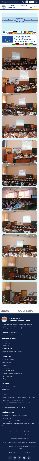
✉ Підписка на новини (9, 379)
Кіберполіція (6, 418)
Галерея (27, 20)
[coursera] (24, 310)
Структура (5, 365)
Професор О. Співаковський (12, 335)
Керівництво (6, 362)
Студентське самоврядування (12, 400)
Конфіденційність (27, 431)
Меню (35, 7)
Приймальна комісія (9, 387)
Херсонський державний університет (23, 442)
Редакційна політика (13, 431)
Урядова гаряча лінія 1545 (11, 421)
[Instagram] (14, 458)
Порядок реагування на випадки (13, 407)
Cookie (27, 435)
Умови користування (16, 435)
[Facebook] (10, 458)
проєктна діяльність (20, 20)
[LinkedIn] (29, 458)
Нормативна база (8, 371)
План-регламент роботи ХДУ (12, 373)
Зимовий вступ (7, 389)
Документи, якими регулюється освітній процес (19, 397)
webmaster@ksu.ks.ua (9, 351)
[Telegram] (19, 458)
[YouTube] (24, 458)
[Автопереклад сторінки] (23, 2)
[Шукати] (19, 2)
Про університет (8, 360)
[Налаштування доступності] (26, 1)
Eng (36, 2)
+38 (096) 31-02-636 (13, 452)
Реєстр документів (8, 376)
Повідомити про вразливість (19, 438)
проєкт (5, 20)
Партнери (12, 20)
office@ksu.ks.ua (29, 452)
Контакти (34, 20)
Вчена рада (5, 368)
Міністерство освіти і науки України (14, 415)
